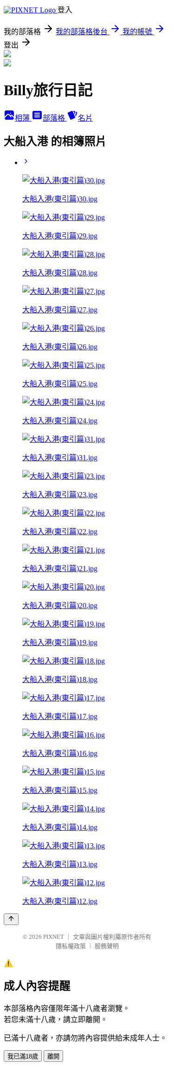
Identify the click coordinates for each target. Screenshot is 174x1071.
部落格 (55, 118)
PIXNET (53, 936)
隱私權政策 (71, 946)
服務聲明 (107, 946)
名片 (85, 118)
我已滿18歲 (22, 1056)
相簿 (23, 118)
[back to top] (11, 919)
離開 (53, 1056)
